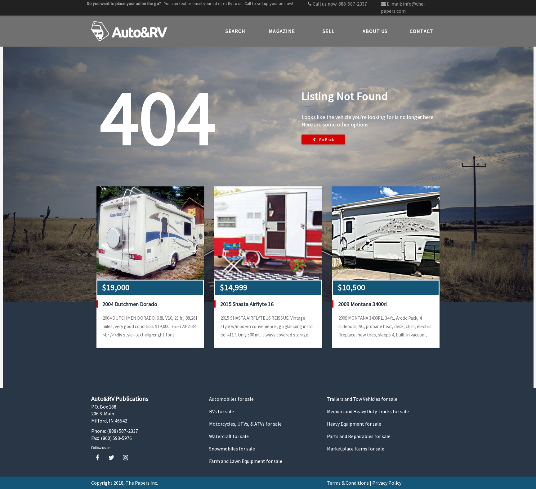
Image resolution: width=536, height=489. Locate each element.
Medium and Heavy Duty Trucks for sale (368, 411)
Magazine (282, 31)
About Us (375, 31)
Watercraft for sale (229, 436)
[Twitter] (111, 457)
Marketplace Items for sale (355, 449)
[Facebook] (97, 457)
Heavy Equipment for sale (354, 424)
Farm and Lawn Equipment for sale (245, 461)
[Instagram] (125, 457)
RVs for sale (221, 411)
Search (235, 31)
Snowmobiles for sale (232, 449)
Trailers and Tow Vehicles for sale (362, 399)
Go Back (326, 139)
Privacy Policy (386, 483)
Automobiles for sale (231, 399)
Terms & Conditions (348, 483)
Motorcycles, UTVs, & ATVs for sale (245, 424)
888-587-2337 (352, 4)
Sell (328, 31)
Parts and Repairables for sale (359, 436)
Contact (422, 31)
